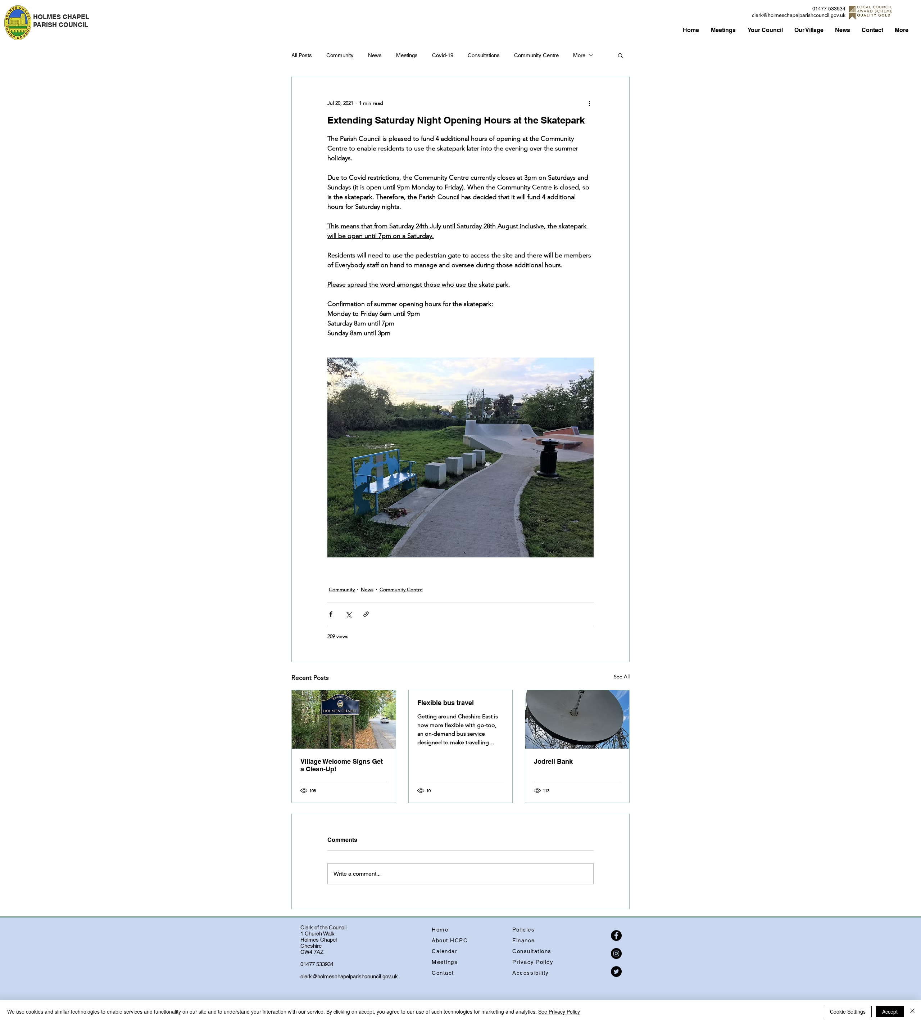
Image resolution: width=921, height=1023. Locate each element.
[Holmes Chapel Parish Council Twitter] (616, 971)
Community (340, 55)
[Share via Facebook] (330, 614)
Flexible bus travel (445, 702)
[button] (620, 55)
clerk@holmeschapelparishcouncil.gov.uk (798, 15)
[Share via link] (366, 614)
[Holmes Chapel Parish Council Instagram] (616, 953)
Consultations (484, 55)
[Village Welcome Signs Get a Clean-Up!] (344, 719)
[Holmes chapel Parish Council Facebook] (616, 935)
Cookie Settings (848, 1011)
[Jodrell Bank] (577, 719)
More (579, 55)
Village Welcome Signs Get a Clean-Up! (341, 765)
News (375, 55)
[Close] (912, 1011)
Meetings (407, 55)
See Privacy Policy (559, 1011)
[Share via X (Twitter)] (348, 614)
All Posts (301, 55)
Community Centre (536, 55)
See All (622, 676)
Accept (890, 1011)
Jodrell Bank (553, 761)
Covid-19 (442, 55)
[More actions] (589, 103)
